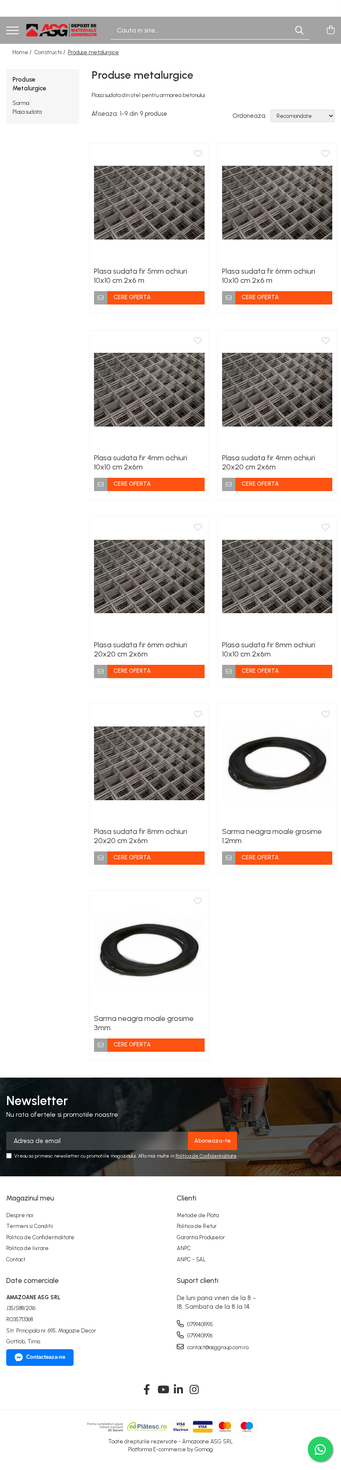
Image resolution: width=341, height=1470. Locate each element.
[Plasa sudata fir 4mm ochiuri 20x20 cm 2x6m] (277, 389)
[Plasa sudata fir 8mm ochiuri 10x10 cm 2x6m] (277, 576)
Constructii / (50, 52)
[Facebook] (147, 1390)
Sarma (20, 103)
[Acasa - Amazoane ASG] (61, 30)
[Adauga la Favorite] (198, 154)
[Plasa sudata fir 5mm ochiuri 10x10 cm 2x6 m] (149, 202)
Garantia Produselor (201, 1237)
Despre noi (19, 1215)
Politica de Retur (197, 1226)
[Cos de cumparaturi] (330, 30)
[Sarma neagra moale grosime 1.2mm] (277, 763)
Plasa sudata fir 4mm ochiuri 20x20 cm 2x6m (268, 462)
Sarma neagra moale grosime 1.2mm (272, 836)
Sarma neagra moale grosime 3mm (144, 1023)
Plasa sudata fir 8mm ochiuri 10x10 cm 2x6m (268, 649)
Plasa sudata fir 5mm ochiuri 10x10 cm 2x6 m (140, 276)
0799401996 (199, 1336)
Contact (15, 1259)
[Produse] (12, 31)
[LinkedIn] (178, 1390)
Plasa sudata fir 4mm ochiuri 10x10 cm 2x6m (140, 462)
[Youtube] (163, 1390)
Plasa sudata (27, 112)
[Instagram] (194, 1390)
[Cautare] (299, 30)
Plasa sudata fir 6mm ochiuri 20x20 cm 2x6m (140, 649)
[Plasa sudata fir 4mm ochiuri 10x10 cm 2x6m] (149, 389)
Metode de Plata (198, 1215)
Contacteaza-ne (45, 1357)
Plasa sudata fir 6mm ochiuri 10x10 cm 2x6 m (268, 276)
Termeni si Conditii (29, 1226)
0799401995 (199, 1324)
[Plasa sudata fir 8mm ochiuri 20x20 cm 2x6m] (149, 763)
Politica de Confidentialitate (206, 1156)
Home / (22, 52)
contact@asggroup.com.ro (217, 1347)
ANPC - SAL (191, 1259)
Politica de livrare (27, 1248)
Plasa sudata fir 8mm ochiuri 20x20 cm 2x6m (140, 836)
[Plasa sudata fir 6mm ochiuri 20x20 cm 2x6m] (149, 576)
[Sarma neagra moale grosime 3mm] (149, 950)
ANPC (184, 1248)
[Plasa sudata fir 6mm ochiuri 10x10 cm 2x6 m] (277, 202)
